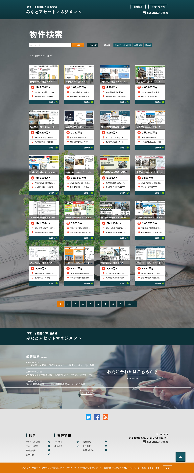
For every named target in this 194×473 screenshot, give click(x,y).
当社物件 (58, 441)
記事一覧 (30, 454)
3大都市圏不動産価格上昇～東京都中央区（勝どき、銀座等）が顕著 (60, 374)
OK (167, 467)
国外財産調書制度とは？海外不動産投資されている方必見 (55, 384)
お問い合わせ (158, 6)
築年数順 (127, 45)
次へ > (131, 304)
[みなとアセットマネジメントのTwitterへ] (88, 417)
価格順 (118, 45)
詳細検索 (93, 45)
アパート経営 (32, 446)
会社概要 (138, 6)
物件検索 (58, 446)
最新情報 (87, 441)
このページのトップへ (180, 457)
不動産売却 (31, 450)
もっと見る (86, 392)
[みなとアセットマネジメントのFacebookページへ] (97, 417)
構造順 (148, 45)
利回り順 (138, 45)
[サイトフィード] (105, 417)
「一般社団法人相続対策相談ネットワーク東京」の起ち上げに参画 (60, 365)
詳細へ (52, 102)
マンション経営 (33, 441)
